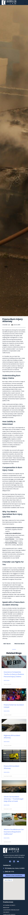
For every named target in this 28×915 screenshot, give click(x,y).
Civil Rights (6, 912)
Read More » (7, 680)
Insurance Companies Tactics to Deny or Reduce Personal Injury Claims (14, 674)
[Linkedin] (14, 861)
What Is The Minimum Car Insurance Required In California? (14, 831)
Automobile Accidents (9, 905)
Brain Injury (6, 907)
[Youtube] (18, 861)
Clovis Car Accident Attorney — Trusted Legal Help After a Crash (13, 799)
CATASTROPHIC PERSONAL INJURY (11, 910)
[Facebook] (10, 861)
